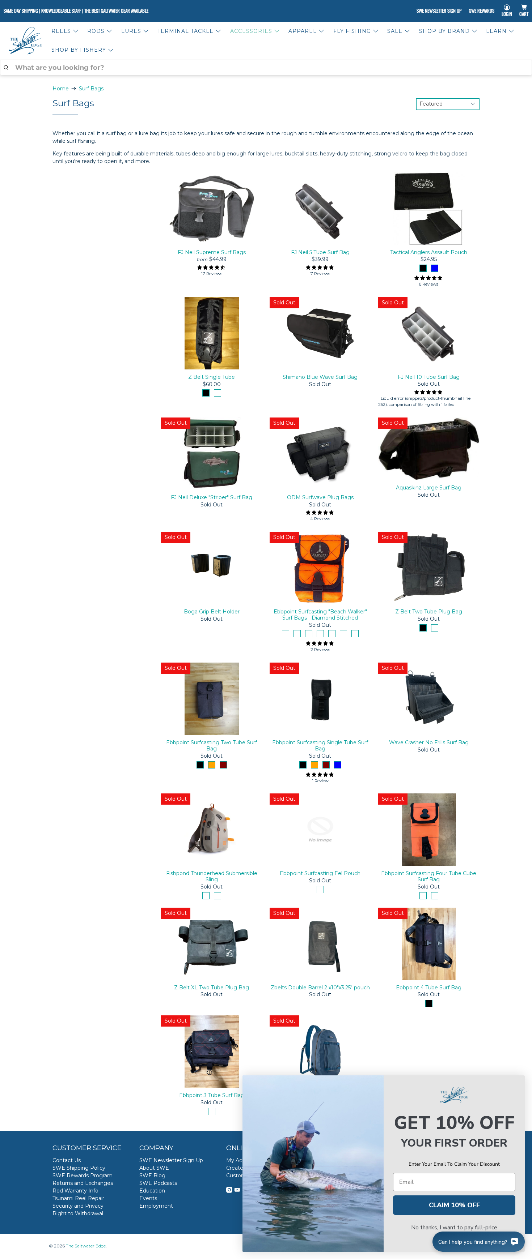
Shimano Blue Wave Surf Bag (320, 377)
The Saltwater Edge (86, 1246)
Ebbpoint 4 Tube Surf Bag (428, 987)
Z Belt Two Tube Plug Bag (428, 611)
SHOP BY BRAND (444, 31)
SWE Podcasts (158, 1183)
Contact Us (66, 1160)
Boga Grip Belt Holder (212, 611)
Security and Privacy (78, 1206)
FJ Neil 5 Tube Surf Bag (320, 252)
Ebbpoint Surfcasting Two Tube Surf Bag (211, 745)
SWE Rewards (481, 10)
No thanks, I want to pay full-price (454, 1227)
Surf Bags (91, 88)
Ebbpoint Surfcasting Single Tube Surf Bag (320, 745)
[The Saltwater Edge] (26, 41)
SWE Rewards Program (82, 1175)
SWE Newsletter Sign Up (439, 10)
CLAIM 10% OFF (454, 1205)
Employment (156, 1206)
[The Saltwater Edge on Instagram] (229, 1191)
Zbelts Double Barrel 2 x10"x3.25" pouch (320, 987)
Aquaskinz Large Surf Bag (428, 487)
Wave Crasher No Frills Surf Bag (429, 742)
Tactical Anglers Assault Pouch (428, 252)
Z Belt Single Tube (211, 377)
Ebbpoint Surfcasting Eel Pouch (320, 873)
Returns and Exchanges (82, 1183)
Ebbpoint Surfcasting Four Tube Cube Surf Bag (428, 876)
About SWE (154, 1168)
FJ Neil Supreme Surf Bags (212, 252)
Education (152, 1190)
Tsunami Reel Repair (78, 1198)
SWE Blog (152, 1175)
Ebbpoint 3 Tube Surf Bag (211, 1095)
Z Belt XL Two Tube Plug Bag (211, 987)
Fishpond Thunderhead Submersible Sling (211, 876)
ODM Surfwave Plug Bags (320, 497)
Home (60, 88)
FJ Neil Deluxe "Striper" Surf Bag (211, 497)
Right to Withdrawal (77, 1213)
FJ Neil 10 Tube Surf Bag (429, 377)
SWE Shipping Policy (78, 1168)
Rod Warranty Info (75, 1190)
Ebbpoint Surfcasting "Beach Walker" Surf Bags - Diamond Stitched (320, 614)
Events (148, 1198)
